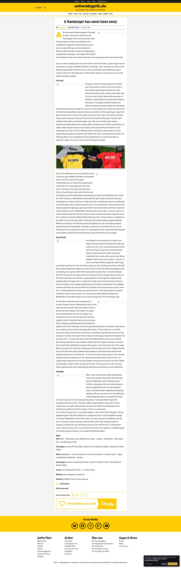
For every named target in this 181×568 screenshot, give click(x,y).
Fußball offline (70, 546)
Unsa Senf (86, 14)
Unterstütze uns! (102, 1)
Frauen (75, 14)
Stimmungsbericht (44, 551)
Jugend (100, 14)
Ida (57, 484)
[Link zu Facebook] (82, 526)
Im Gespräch (93, 14)
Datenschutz (84, 562)
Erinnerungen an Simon (100, 551)
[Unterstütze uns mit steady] (90, 503)
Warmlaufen (41, 541)
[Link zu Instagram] (90, 526)
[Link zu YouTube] (106, 526)
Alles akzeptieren (172, 564)
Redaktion (62, 27)
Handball (105, 14)
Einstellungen (148, 564)
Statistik (40, 556)
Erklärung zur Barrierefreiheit (100, 562)
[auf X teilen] (77, 495)
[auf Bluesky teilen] (73, 495)
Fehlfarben (68, 551)
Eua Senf (68, 554)
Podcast (76, 1)
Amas (80, 14)
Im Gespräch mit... (71, 544)
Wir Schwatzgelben (99, 541)
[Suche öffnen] (44, 8)
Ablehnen (163, 564)
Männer (70, 14)
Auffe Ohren (123, 546)
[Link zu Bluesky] (74, 526)
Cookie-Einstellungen (119, 562)
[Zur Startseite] (90, 6)
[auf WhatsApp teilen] (86, 495)
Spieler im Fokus (43, 554)
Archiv (111, 14)
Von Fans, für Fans (71, 549)
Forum (83, 1)
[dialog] (161, 560)
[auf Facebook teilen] (82, 495)
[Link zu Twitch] (98, 526)
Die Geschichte (97, 546)
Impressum (75, 562)
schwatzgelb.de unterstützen (102, 544)
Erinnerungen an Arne (100, 549)
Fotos (88, 1)
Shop (93, 1)
